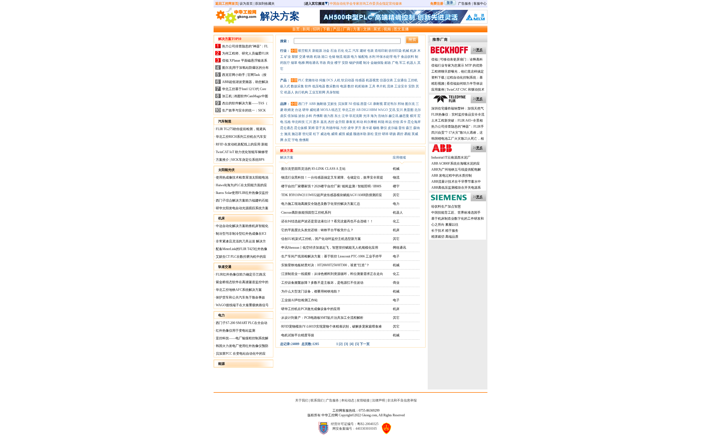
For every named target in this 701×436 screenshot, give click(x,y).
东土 (337, 116)
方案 (357, 29)
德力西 (329, 116)
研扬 (392, 134)
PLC (301, 80)
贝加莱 (343, 104)
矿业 (287, 57)
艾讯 (392, 110)
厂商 (346, 29)
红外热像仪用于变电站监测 (235, 330)
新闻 (306, 29)
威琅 (334, 134)
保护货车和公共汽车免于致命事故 (240, 297)
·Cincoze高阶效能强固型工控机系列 (305, 212)
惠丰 (316, 122)
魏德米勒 (359, 134)
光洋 (366, 116)
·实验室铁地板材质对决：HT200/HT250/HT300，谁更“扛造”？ (324, 265)
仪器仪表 (386, 80)
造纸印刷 (381, 51)
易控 (400, 134)
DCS (329, 80)
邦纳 (401, 104)
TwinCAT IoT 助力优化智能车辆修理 (241, 152)
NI (350, 104)
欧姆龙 (289, 110)
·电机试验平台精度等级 (297, 335)
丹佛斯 (318, 116)
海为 (373, 116)
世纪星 (307, 134)
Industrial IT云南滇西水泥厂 (450, 157)
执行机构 (301, 92)
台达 (298, 110)
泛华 (345, 116)
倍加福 (292, 116)
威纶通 (315, 110)
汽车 (355, 51)
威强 (341, 134)
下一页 (365, 344)
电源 (343, 86)
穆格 (376, 128)
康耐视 (378, 104)
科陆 (381, 122)
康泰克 (351, 122)
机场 (317, 57)
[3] (346, 344)
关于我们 (301, 400)
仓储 (332, 57)
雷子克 (320, 128)
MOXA (325, 110)
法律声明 (378, 400)
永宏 (287, 140)
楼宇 (337, 63)
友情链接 (363, 400)
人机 (337, 80)
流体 (390, 86)
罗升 (358, 128)
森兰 (409, 128)
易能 (407, 134)
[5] (357, 344)
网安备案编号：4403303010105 (354, 429)
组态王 (336, 110)
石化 (341, 51)
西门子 (303, 104)
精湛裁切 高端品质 (444, 237)
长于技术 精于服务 (444, 231)
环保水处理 (384, 57)
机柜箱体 (361, 86)
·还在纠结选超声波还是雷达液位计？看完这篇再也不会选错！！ (326, 221)
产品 (336, 29)
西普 (363, 104)
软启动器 (347, 80)
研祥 (385, 134)
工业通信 (400, 80)
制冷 (366, 63)
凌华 (350, 128)
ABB (312, 104)
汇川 (309, 122)
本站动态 (347, 400)
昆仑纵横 (300, 128)
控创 (396, 122)
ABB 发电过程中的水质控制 (451, 175)
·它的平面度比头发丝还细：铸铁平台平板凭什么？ (317, 230)
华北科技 (298, 122)
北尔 (417, 110)
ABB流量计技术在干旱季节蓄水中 (456, 181)
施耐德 (321, 104)
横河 (413, 116)
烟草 (294, 63)
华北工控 (348, 110)
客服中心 (480, 3)
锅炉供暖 (355, 63)
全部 (294, 51)
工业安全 (400, 86)
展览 (377, 29)
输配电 (363, 57)
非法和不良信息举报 (402, 400)
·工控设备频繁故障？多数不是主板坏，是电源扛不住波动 (321, 283)
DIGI (365, 110)
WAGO (383, 110)
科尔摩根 (370, 122)
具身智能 (332, 92)
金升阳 (340, 122)
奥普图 (408, 110)
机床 (413, 51)
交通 (302, 57)
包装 (370, 51)
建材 (363, 51)
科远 (388, 122)
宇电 (295, 140)
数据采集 (297, 86)
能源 (346, 57)
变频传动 (311, 80)
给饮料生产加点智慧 (446, 206)
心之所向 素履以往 (444, 224)
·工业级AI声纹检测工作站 (299, 300)
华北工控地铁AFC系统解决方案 (238, 290)
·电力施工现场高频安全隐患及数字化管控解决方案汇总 (320, 204)
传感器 (360, 80)
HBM (373, 110)
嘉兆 (323, 122)
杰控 (331, 122)
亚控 (378, 134)
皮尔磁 (393, 128)
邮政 (387, 63)
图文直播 (401, 29)
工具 (372, 86)
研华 (305, 110)
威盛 (349, 134)
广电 (395, 63)
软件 (308, 86)
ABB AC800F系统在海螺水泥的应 (455, 163)
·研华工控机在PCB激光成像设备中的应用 (310, 309)
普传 (401, 128)
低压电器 (318, 86)
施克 (287, 134)
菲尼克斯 (355, 116)
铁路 (309, 57)
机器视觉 (372, 80)
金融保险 (377, 63)
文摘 (367, 29)
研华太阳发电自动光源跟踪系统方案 (241, 208)
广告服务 (464, 3)
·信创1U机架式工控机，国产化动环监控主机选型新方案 (320, 239)
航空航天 (304, 51)
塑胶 (295, 57)
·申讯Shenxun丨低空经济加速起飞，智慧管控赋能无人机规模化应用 (329, 247)
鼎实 (283, 116)
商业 (330, 63)
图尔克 (410, 104)
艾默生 (332, 104)
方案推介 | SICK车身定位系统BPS (240, 160)
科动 (360, 122)
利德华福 (332, 128)
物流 (339, 57)
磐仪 (383, 128)
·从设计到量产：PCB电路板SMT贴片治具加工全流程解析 (321, 318)
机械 (406, 51)
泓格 (287, 122)
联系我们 (317, 400)
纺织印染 (395, 51)
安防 (345, 63)
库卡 (403, 122)
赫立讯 (393, 116)
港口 (324, 57)
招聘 (316, 29)
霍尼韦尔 (390, 104)
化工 (348, 51)
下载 (326, 29)
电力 (354, 57)
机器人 (411, 63)
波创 (301, 116)
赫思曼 (404, 116)
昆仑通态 (286, 128)
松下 (316, 134)
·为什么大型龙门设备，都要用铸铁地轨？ (310, 291)
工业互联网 (317, 92)
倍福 (356, 104)
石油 (333, 51)
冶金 (326, 51)
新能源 (317, 51)
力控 (343, 128)
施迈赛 (296, 134)
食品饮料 (407, 57)
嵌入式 (285, 86)
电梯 (301, 63)
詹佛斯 (304, 140)
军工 (402, 63)
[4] (351, 344)
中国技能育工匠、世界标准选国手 (456, 212)
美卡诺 (367, 128)
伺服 (322, 80)
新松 (370, 134)
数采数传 (332, 86)
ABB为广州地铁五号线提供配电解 (456, 169)
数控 (350, 86)
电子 (396, 57)
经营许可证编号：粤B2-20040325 (354, 424)
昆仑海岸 (414, 122)
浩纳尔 (383, 116)
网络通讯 (312, 63)
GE (370, 104)
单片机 (381, 86)
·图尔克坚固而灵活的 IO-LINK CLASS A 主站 (313, 169)
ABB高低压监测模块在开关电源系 (456, 188)
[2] (340, 344)
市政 (323, 63)
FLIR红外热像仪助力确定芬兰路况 (240, 274)
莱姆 (311, 128)
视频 (387, 29)
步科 (309, 116)
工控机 (413, 80)
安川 (399, 110)
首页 (296, 29)
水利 (372, 57)
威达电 (325, 134)
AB (358, 110)
